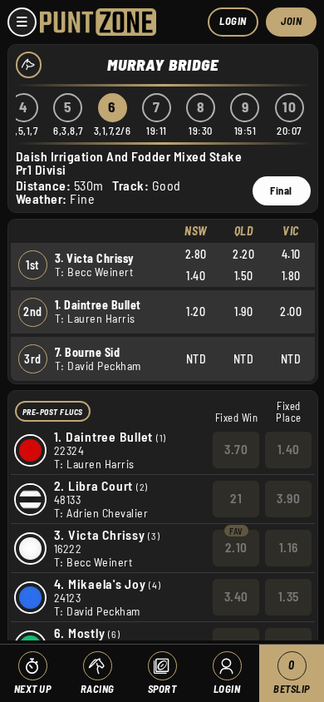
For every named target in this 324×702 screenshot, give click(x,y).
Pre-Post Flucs (52, 412)
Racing (98, 688)
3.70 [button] (236, 449)
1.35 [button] (288, 596)
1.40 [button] (288, 449)
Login (233, 20)
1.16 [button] (288, 547)
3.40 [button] (236, 596)
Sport (162, 688)
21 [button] (236, 498)
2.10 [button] (236, 547)
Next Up (33, 688)
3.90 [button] (288, 498)
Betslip (291, 676)
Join (291, 20)
